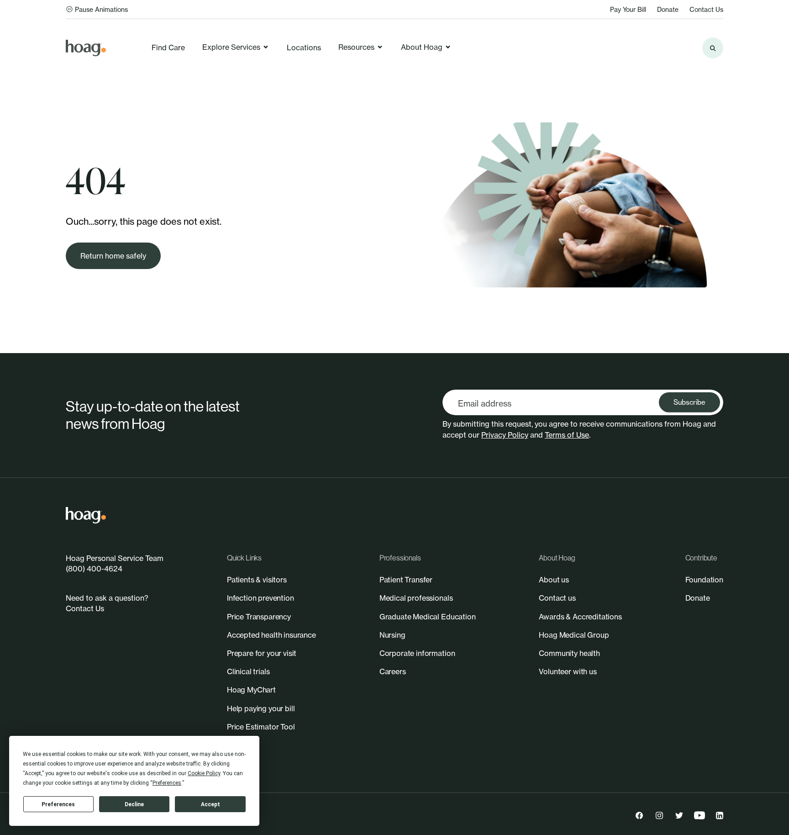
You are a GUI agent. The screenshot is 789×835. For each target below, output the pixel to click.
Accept (210, 804)
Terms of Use (567, 434)
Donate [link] (668, 9)
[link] (86, 48)
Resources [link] (356, 47)
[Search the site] (712, 47)
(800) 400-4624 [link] (94, 568)
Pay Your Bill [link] (628, 9)
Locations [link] (304, 47)
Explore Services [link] (231, 47)
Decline (134, 804)
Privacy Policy (504, 434)
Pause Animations (101, 9)
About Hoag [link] (421, 47)
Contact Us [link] (706, 9)
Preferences (58, 804)
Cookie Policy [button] (204, 773)
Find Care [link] (168, 47)
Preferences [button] (167, 783)
